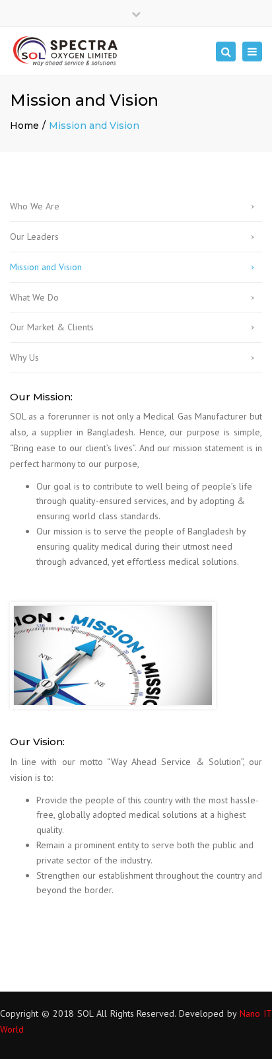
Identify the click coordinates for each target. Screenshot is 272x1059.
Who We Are (34, 206)
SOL (85, 1013)
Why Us (24, 357)
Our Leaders (34, 236)
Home (24, 125)
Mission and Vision (46, 267)
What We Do (34, 297)
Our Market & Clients (52, 327)
